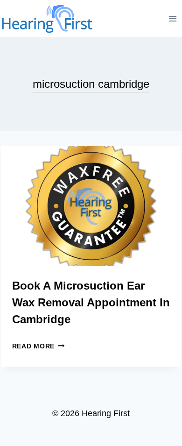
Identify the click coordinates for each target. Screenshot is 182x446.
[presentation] (91, 206)
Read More (38, 346)
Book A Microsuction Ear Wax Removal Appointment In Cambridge (91, 302)
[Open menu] (173, 18)
